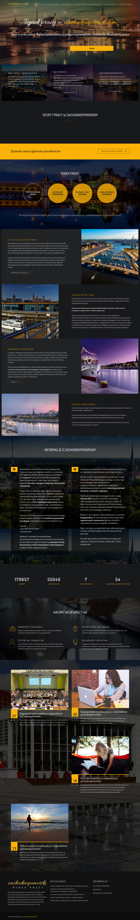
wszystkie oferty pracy (112, 151)
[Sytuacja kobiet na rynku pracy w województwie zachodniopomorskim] (100, 689)
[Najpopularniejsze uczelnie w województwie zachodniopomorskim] (39, 689)
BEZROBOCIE (97, 889)
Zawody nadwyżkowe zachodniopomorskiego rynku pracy (69, 886)
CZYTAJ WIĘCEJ (23, 91)
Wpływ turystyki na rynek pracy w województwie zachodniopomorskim (43, 847)
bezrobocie (68, 4)
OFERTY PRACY (126, 4)
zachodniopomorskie (49, 4)
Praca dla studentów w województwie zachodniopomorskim (98, 780)
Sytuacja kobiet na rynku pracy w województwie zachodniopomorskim (103, 713)
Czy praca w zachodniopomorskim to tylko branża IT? (67, 894)
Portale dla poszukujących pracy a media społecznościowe (69, 900)
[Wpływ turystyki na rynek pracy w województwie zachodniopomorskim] (39, 823)
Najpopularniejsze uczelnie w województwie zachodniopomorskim (41, 715)
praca (13, 382)
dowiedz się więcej (19, 273)
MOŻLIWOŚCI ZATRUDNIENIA (88, 4)
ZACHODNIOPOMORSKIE (101, 886)
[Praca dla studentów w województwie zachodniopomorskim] (100, 755)
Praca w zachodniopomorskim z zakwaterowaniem (66, 897)
